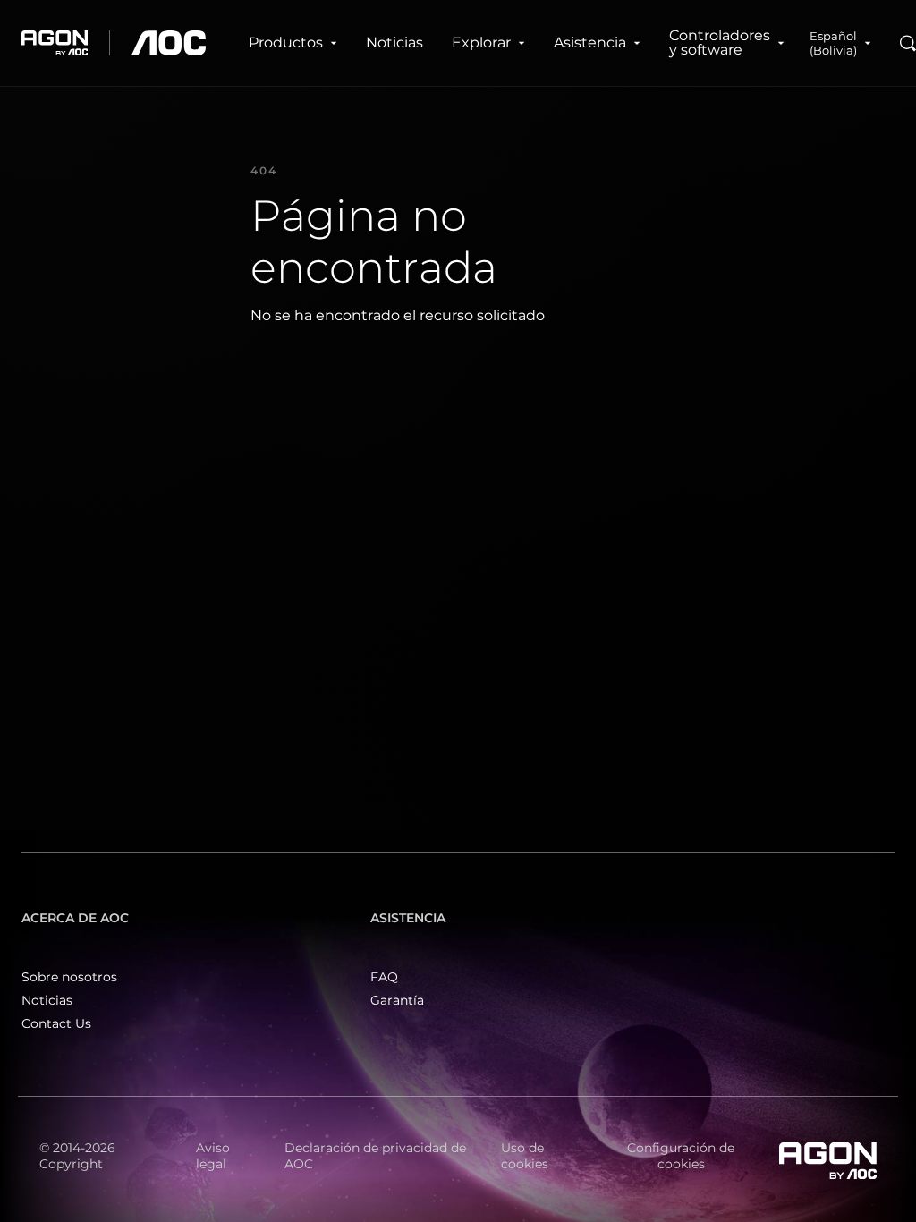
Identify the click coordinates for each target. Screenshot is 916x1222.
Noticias (394, 42)
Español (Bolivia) (833, 43)
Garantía (397, 1000)
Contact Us (56, 1023)
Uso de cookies (524, 1156)
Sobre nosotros (69, 977)
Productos (286, 42)
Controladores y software (719, 42)
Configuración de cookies (680, 1156)
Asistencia (590, 42)
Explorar (481, 42)
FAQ (384, 977)
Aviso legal (213, 1156)
